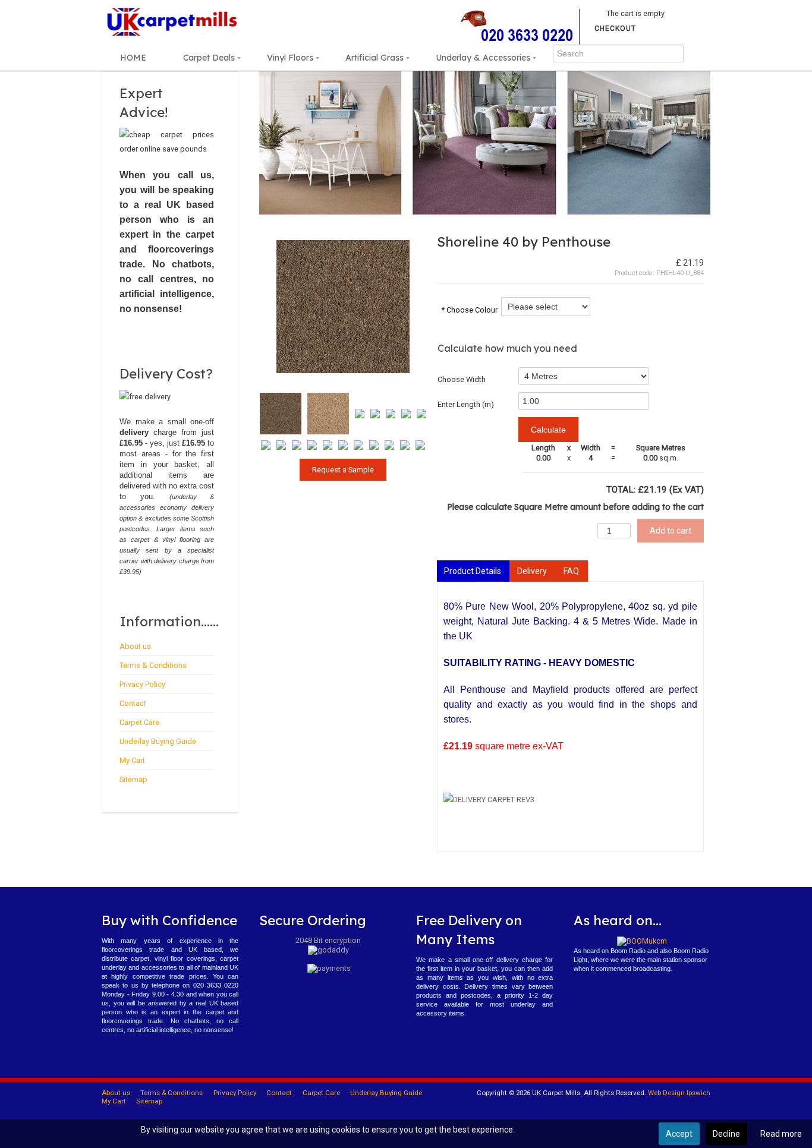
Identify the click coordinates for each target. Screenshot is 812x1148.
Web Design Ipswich (679, 1093)
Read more (781, 1133)
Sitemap (133, 779)
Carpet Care (139, 722)
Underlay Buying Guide (157, 741)
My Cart (132, 760)
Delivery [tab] (532, 571)
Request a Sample (343, 469)
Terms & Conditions (153, 665)
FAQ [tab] (571, 571)
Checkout (615, 28)
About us (135, 646)
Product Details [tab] (472, 571)
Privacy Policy (142, 684)
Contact (132, 703)
